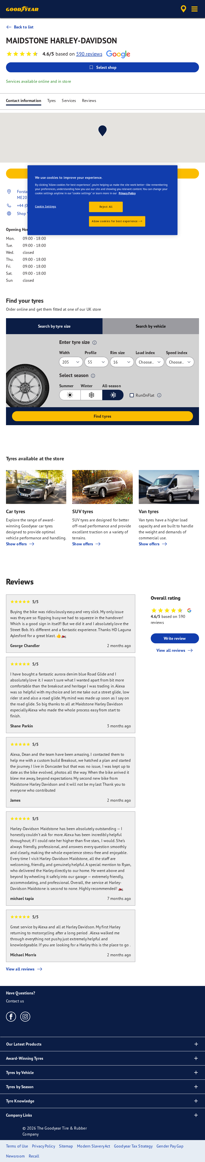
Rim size (117, 352)
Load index (145, 352)
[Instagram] (25, 1016)
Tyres (51, 100)
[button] (194, 8)
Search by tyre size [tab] (54, 326)
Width (64, 352)
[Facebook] (11, 1016)
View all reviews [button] (170, 650)
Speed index (176, 352)
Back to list (24, 26)
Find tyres (102, 416)
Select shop (106, 67)
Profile (90, 352)
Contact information (23, 100)
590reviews (89, 54)
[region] (103, 200)
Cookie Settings (45, 206)
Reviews (89, 100)
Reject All (106, 206)
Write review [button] (175, 638)
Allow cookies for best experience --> (117, 221)
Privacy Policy (127, 193)
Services (69, 100)
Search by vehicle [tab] (151, 326)
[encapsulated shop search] (183, 8)
